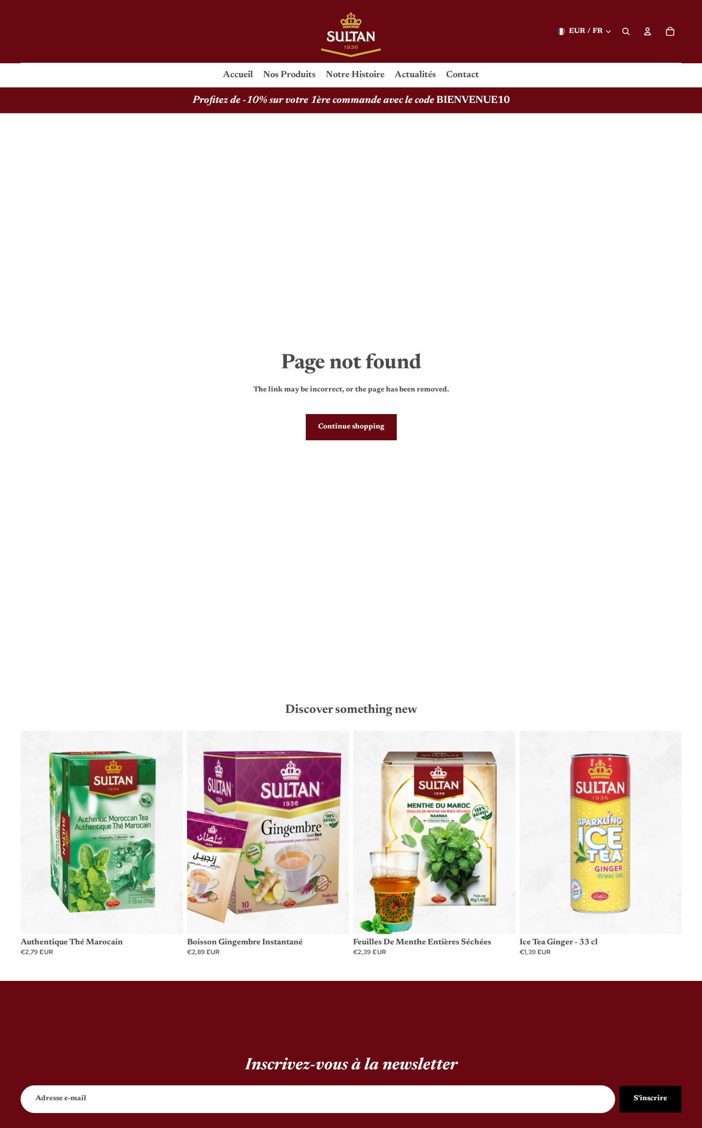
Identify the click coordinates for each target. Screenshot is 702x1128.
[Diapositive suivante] (167, 832)
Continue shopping (351, 427)
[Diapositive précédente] (36, 832)
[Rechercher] (626, 31)
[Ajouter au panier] (167, 918)
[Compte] (647, 31)
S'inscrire (650, 1098)
